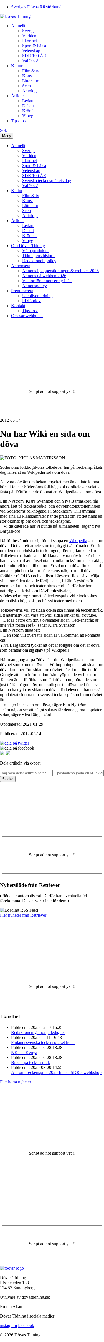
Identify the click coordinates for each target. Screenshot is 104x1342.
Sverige (28, 30)
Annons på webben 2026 (44, 275)
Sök (3, 130)
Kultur (16, 65)
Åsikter (17, 95)
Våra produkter (35, 250)
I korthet (29, 40)
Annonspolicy (34, 285)
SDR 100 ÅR (34, 55)
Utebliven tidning (37, 295)
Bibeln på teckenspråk (30, 1062)
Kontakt (18, 305)
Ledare (28, 100)
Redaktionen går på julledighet (38, 1032)
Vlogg (27, 115)
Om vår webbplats (27, 315)
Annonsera (20, 265)
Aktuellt (18, 25)
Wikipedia (78, 540)
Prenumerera (22, 290)
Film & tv (30, 70)
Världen (29, 35)
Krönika (29, 110)
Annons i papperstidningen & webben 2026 (60, 270)
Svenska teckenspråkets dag (46, 180)
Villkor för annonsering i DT (47, 280)
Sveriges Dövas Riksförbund (36, 6)
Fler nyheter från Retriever (23, 915)
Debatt (28, 105)
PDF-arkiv (31, 300)
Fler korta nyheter (15, 1082)
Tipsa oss (19, 120)
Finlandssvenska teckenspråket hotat (43, 1042)
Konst (27, 75)
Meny (6, 136)
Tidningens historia (38, 255)
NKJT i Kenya (24, 1052)
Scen (26, 85)
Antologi (30, 90)
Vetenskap (31, 50)
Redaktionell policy (39, 260)
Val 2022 (30, 60)
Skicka (7, 779)
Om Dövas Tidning (28, 245)
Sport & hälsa (34, 45)
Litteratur (30, 80)
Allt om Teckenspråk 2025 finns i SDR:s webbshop (56, 1072)
